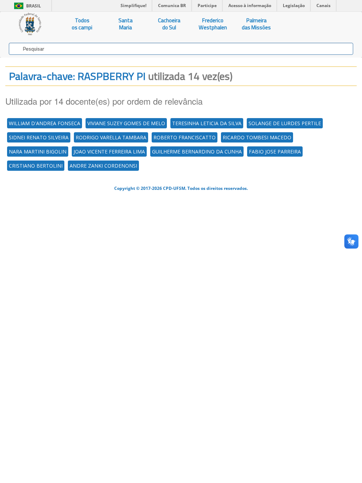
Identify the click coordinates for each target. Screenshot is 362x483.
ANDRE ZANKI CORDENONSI (103, 165)
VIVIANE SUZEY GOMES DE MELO (126, 123)
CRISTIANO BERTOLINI (36, 165)
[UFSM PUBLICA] (30, 24)
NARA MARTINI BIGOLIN (37, 151)
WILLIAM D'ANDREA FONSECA (44, 123)
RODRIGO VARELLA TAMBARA (111, 137)
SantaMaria (125, 23)
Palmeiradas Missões (256, 23)
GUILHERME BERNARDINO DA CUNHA (197, 151)
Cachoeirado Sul (169, 23)
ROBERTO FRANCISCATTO (184, 137)
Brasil (26, 6)
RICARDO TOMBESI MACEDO (257, 137)
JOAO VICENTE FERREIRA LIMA (109, 151)
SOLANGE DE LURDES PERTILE (285, 123)
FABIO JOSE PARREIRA (275, 151)
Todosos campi (82, 23)
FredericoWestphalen (213, 23)
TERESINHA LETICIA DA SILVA (206, 123)
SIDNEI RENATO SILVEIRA (39, 137)
